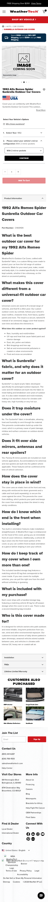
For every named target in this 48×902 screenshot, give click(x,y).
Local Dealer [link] (7, 829)
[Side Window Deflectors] (13, 713)
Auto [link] (8, 26)
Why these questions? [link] (15, 124)
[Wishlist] (44, 89)
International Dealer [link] (10, 833)
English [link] (22, 850)
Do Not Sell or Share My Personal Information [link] (22, 878)
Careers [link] (29, 789)
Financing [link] (30, 784)
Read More (41, 110)
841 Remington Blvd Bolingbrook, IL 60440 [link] (11, 781)
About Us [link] (30, 779)
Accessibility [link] (22, 874)
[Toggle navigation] (4, 11)
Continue (24, 158)
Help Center (7, 768)
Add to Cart (24, 180)
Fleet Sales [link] (30, 817)
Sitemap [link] (6, 881)
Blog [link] (28, 793)
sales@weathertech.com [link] (12, 763)
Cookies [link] (16, 881)
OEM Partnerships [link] (33, 812)
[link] (3, 26)
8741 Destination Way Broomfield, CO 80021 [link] (11, 789)
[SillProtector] (13, 694)
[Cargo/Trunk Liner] (35, 694)
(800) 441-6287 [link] (8, 754)
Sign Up (37, 739)
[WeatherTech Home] (24, 11)
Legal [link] (37, 870)
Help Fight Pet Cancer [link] (35, 807)
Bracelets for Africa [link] (34, 803)
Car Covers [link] (18, 26)
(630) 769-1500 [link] (8, 758)
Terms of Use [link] (11, 870)
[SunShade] (35, 713)
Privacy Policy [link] (26, 870)
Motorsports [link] (31, 798)
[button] (21, 82)
